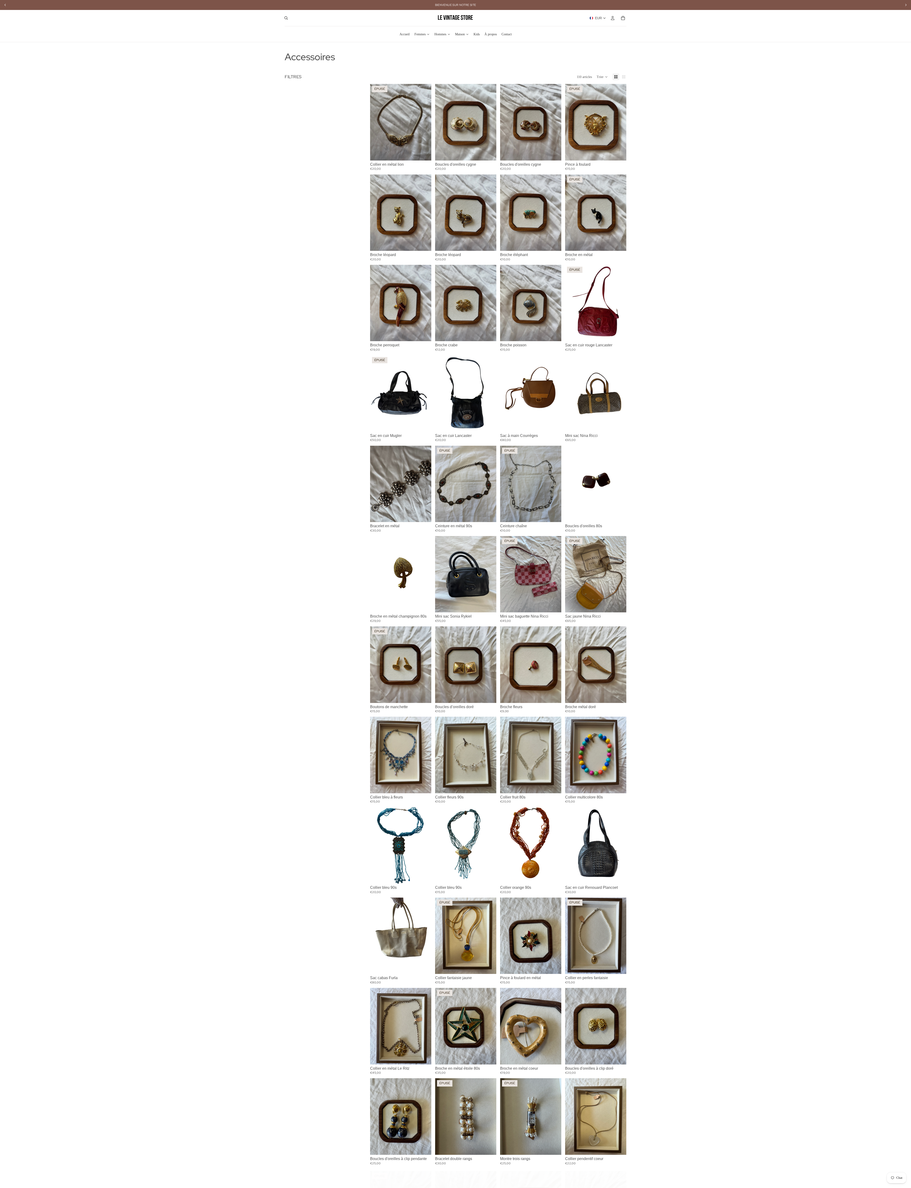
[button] (602, 77)
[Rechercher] (286, 18)
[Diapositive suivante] (424, 122)
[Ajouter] (489, 153)
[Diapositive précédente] (377, 122)
